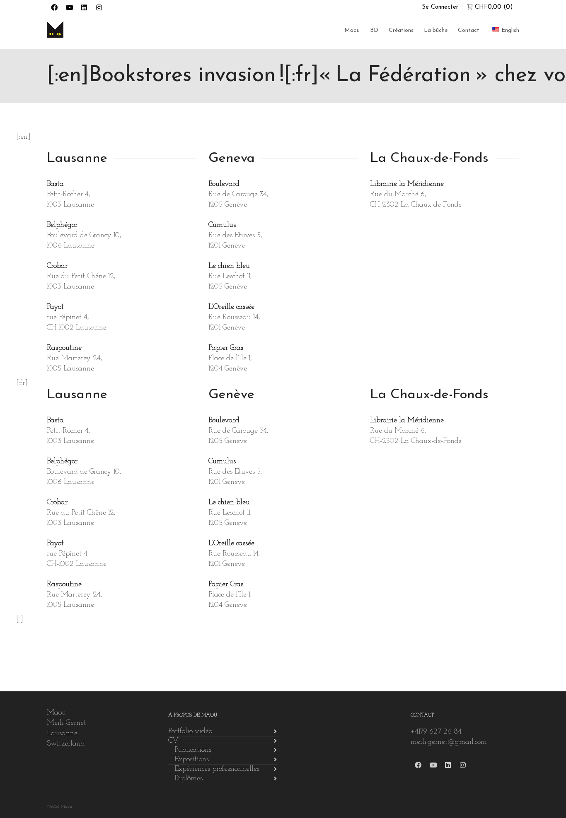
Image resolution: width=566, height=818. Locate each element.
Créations (401, 30)
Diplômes (188, 778)
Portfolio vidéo (190, 731)
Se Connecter (440, 7)
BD (374, 30)
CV (173, 741)
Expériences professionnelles (216, 769)
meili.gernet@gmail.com (449, 742)
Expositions (191, 759)
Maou (352, 30)
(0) (494, 7)
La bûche (435, 30)
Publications (192, 750)
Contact (468, 30)
